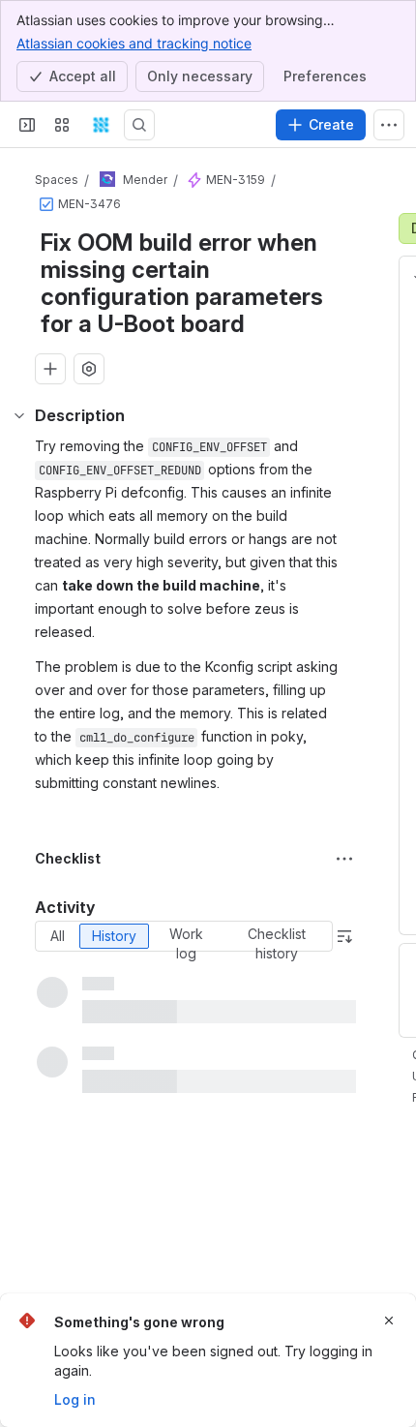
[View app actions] (89, 368)
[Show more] (388, 124)
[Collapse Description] (19, 415)
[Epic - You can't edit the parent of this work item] (194, 180)
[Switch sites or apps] (61, 124)
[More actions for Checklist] (344, 858)
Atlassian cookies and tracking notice (134, 43)
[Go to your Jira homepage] (100, 124)
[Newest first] (344, 936)
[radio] (57, 936)
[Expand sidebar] (27, 124)
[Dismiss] (389, 1320)
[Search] (139, 124)
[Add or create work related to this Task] (50, 368)
